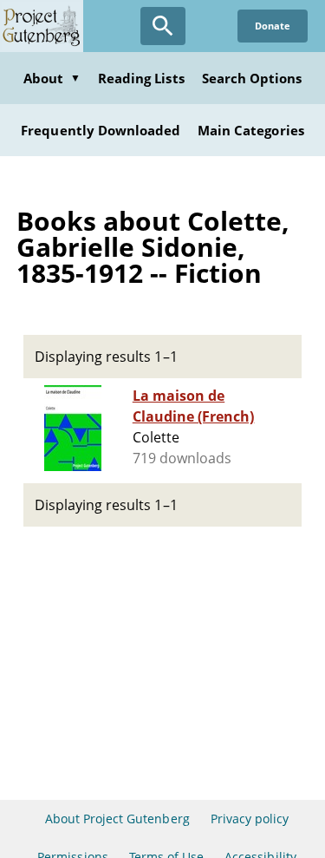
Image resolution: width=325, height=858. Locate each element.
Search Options (252, 78)
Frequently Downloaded (100, 130)
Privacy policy (250, 818)
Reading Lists (141, 78)
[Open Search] (162, 26)
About (52, 78)
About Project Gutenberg (117, 818)
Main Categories (251, 130)
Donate (272, 25)
